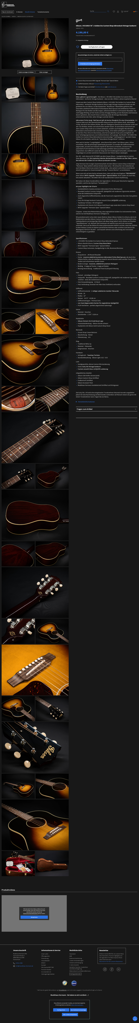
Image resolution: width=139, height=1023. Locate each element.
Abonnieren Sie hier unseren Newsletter (111, 961)
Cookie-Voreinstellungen (76, 960)
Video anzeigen (43, 72)
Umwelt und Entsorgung (76, 962)
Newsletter (103, 950)
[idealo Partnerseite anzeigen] (74, 983)
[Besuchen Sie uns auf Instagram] (105, 970)
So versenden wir (46, 972)
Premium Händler (46, 969)
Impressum (73, 954)
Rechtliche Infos (76, 950)
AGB (71, 956)
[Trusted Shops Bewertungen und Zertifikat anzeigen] (65, 983)
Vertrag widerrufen (75, 974)
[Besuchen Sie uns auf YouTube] (119, 970)
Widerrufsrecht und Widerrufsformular (80, 971)
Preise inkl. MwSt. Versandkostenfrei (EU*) (85, 35)
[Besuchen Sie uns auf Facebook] (112, 970)
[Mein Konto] (118, 11)
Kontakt (43, 965)
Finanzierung (44, 958)
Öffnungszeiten (45, 956)
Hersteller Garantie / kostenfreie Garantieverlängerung (79, 968)
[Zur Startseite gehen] (8, 4)
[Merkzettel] (114, 11)
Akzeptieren (34, 917)
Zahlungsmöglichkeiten (48, 974)
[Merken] (77, 47)
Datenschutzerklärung (76, 958)
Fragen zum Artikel (84, 409)
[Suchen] (108, 11)
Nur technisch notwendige (78, 1010)
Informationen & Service (50, 950)
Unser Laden (44, 954)
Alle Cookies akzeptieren (70, 1014)
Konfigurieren (61, 1010)
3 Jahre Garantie (74, 965)
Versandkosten (45, 960)
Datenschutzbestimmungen (104, 70)
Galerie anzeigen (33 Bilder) (26, 72)
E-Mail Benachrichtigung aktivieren (90, 64)
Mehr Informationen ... (77, 1005)
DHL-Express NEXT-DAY (47, 967)
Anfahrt (43, 963)
